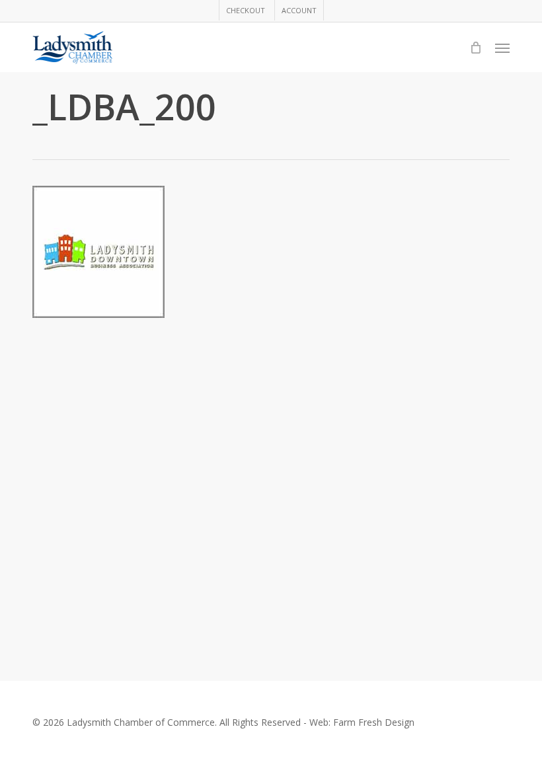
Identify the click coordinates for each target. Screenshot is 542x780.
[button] (502, 47)
